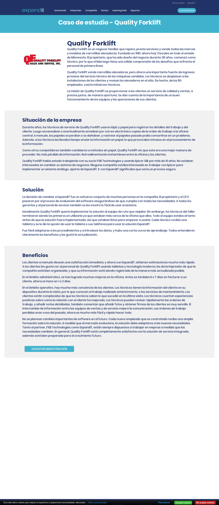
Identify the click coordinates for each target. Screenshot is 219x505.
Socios (104, 10)
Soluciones (60, 10)
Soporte (135, 10)
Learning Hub (119, 10)
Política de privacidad (97, 502)
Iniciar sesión (178, 3)
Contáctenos (187, 10)
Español (191, 3)
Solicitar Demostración (49, 349)
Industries (75, 10)
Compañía (91, 10)
